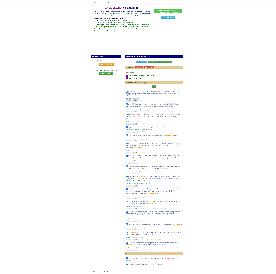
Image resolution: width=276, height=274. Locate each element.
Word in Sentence (168, 17)
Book (98, 2)
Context (128, 100)
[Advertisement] (138, 44)
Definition (141, 62)
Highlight (134, 100)
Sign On (117, 2)
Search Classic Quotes (106, 73)
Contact (112, 2)
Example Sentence (166, 62)
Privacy (107, 2)
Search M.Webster (148, 67)
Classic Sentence (154, 62)
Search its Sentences (106, 64)
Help (102, 2)
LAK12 (93, 2)
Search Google (139, 67)
